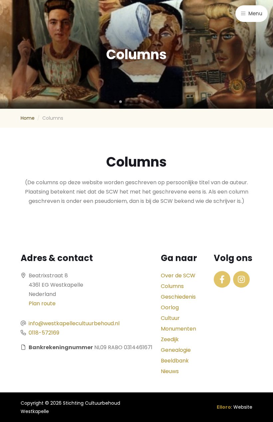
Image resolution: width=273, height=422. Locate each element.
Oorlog (170, 307)
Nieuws (170, 371)
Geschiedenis (178, 297)
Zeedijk (170, 339)
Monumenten (178, 329)
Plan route (42, 303)
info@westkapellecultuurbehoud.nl (74, 323)
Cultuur (170, 318)
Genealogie (176, 350)
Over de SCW (178, 275)
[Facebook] (222, 279)
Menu (254, 13)
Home (28, 118)
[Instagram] (241, 279)
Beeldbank (175, 360)
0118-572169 (44, 333)
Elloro (224, 407)
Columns (172, 286)
